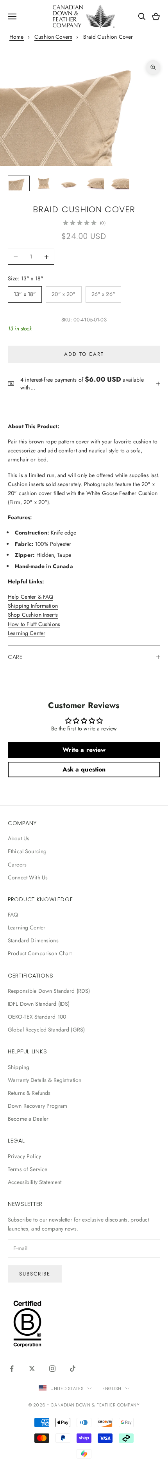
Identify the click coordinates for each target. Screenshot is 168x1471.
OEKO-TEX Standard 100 (37, 1017)
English (112, 1388)
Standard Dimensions (33, 940)
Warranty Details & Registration (44, 1080)
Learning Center (26, 633)
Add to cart (84, 354)
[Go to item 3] (69, 183)
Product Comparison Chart (39, 953)
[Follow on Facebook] (12, 1368)
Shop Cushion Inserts (33, 615)
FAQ (13, 914)
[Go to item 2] (44, 183)
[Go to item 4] (94, 183)
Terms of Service (27, 1169)
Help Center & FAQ (30, 597)
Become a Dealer (28, 1119)
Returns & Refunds (29, 1093)
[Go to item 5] (119, 183)
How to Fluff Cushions (34, 624)
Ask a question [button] (84, 769)
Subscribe (34, 1273)
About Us (18, 838)
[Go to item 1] (19, 183)
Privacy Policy (24, 1156)
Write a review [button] (84, 749)
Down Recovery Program (37, 1106)
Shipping (18, 1067)
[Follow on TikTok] (73, 1368)
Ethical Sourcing (27, 851)
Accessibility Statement (34, 1182)
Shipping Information (33, 606)
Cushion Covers (53, 37)
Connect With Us (28, 877)
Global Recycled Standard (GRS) (46, 1029)
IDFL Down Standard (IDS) (39, 1004)
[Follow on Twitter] (32, 1368)
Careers (17, 864)
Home (16, 37)
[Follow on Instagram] (52, 1368)
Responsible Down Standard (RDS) (49, 991)
